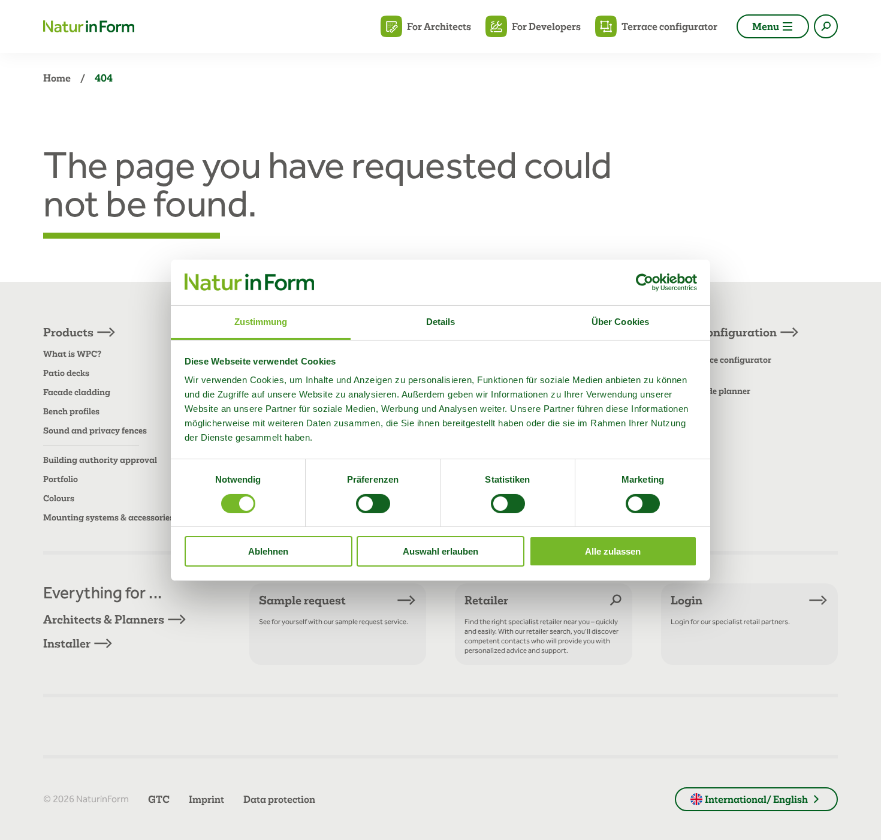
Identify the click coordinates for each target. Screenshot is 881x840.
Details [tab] (440, 322)
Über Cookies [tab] (620, 322)
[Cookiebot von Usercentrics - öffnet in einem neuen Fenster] (644, 282)
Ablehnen (268, 551)
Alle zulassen (613, 551)
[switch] (373, 503)
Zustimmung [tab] (261, 322)
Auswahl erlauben (440, 551)
